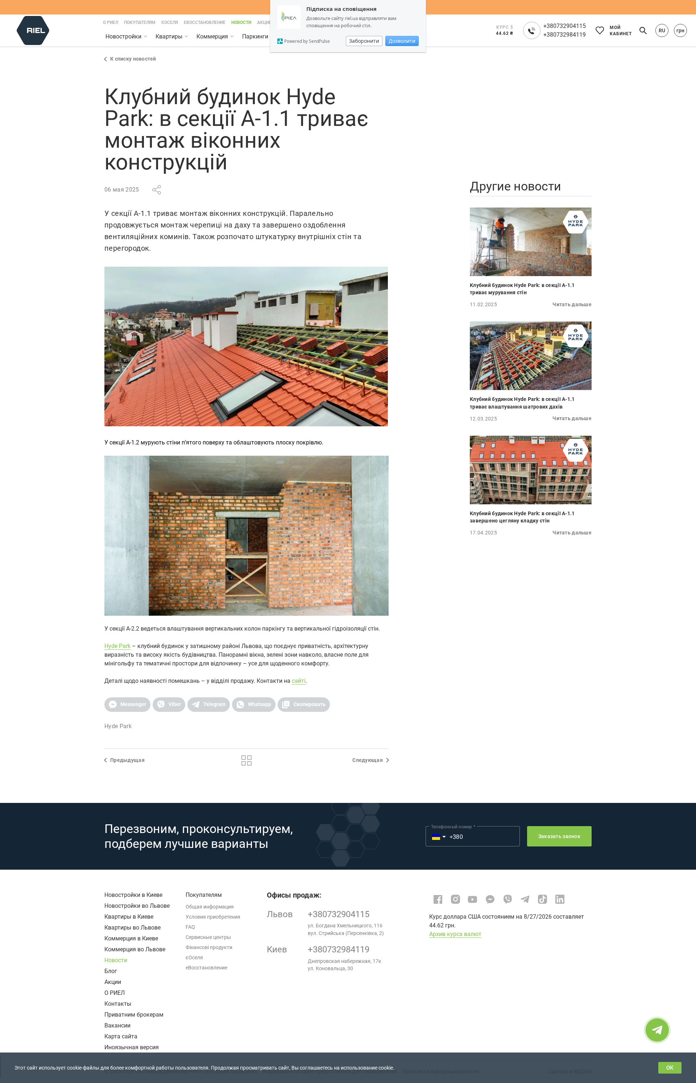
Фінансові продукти (209, 947)
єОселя (194, 957)
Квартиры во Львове (132, 927)
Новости (115, 960)
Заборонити (364, 40)
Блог (110, 971)
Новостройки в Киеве (133, 894)
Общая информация (210, 907)
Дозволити (402, 40)
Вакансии (117, 1025)
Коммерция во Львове (134, 949)
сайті (299, 680)
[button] (127, 704)
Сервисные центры (208, 937)
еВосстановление (206, 968)
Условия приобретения (213, 917)
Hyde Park (117, 646)
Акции (112, 982)
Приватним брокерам (133, 1014)
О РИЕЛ (114, 992)
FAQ (190, 927)
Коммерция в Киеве (131, 938)
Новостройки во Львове (137, 905)
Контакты (117, 1003)
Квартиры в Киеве (128, 916)
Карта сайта (120, 1036)
